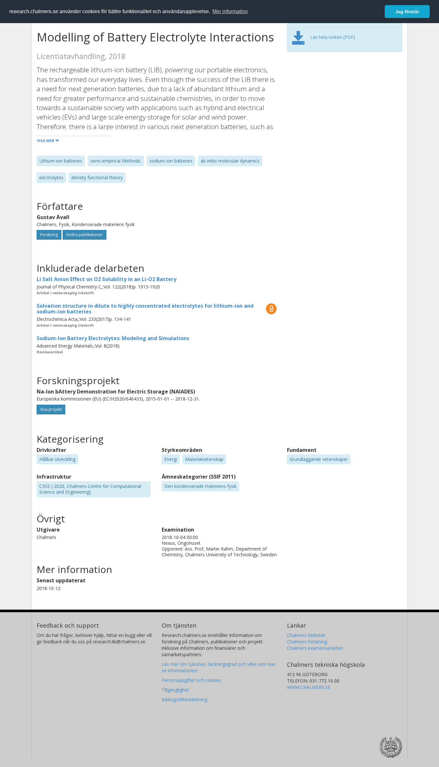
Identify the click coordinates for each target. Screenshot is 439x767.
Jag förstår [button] (407, 11)
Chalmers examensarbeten (315, 648)
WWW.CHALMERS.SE (308, 687)
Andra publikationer (84, 234)
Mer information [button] (230, 11)
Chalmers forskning (307, 642)
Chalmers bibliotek (306, 635)
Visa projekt (51, 409)
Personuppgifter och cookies (191, 680)
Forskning (49, 234)
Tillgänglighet (175, 690)
